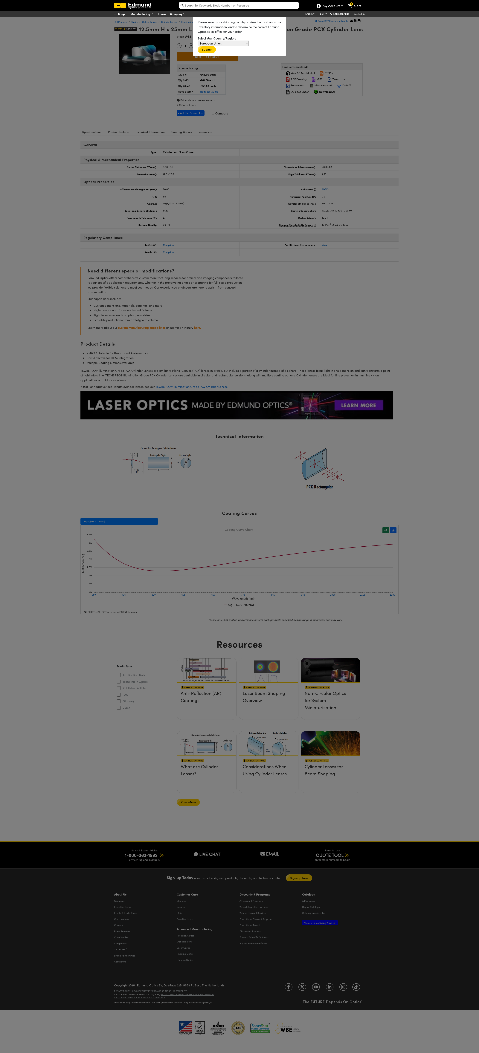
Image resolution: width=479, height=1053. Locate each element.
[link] (356, 3)
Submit (207, 49)
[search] (239, 5)
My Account (331, 6)
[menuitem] (123, 14)
